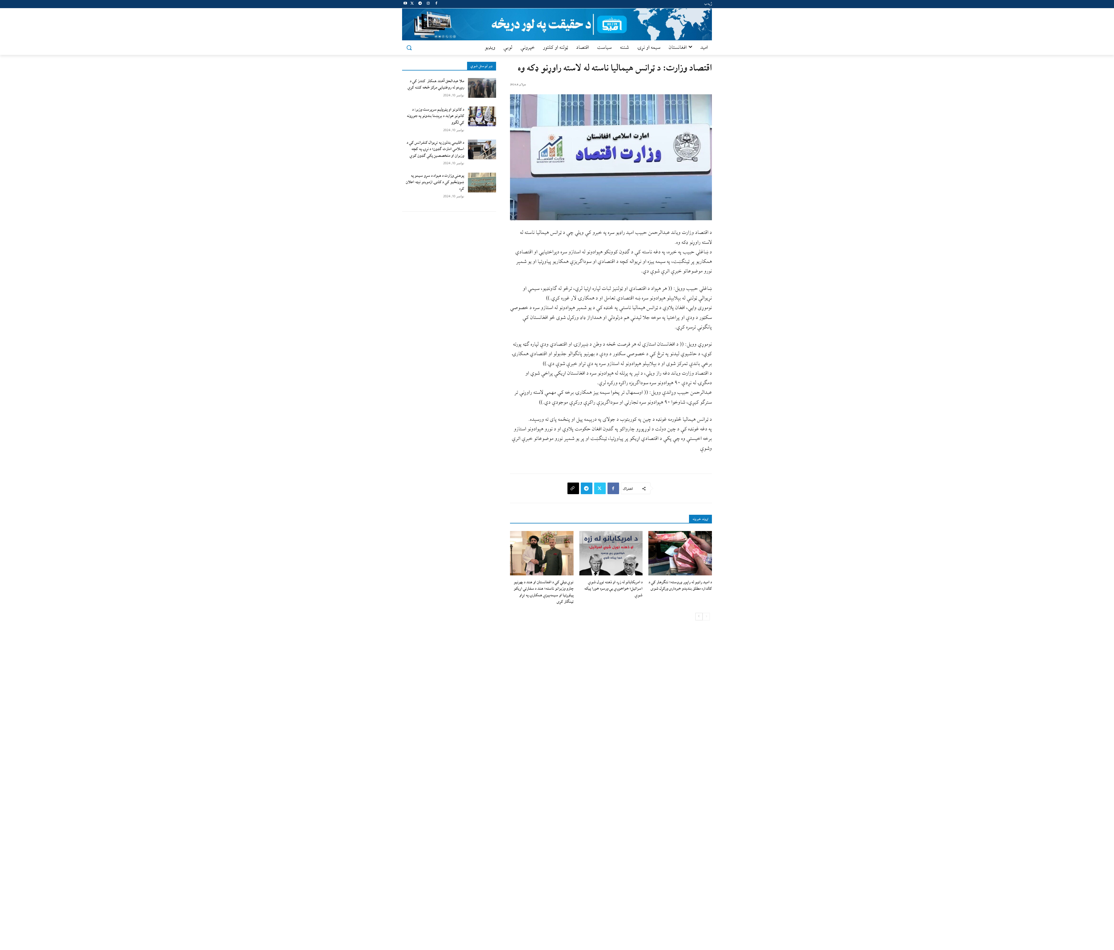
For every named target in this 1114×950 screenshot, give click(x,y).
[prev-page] (706, 616)
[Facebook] (436, 4)
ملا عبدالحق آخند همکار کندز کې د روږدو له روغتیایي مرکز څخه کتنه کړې (436, 84)
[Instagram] (428, 4)
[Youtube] (405, 4)
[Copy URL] (573, 488)
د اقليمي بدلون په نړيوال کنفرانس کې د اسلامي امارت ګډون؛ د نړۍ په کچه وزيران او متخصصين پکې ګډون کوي (435, 149)
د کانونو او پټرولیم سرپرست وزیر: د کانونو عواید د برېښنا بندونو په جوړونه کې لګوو (435, 116)
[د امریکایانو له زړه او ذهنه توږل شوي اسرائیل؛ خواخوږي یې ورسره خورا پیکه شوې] (611, 553)
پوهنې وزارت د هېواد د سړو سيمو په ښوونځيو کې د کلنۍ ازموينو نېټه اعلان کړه (435, 182)
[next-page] (699, 616)
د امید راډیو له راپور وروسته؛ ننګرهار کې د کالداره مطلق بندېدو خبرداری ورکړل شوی (680, 585)
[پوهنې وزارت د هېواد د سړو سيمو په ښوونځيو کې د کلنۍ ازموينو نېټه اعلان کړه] (482, 182)
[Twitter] (412, 4)
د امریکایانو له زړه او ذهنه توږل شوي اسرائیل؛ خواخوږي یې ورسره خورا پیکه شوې (613, 588)
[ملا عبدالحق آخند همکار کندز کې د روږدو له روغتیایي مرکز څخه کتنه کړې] (482, 88)
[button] (409, 48)
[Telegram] (420, 4)
